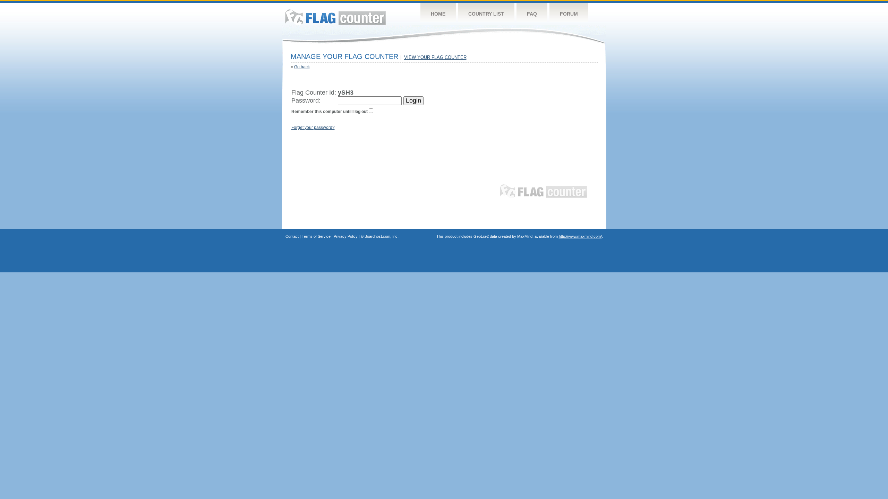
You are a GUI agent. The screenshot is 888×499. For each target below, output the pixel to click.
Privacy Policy (346, 236)
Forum (569, 14)
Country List (486, 14)
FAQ (532, 14)
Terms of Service (316, 236)
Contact (292, 236)
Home (438, 14)
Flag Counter (335, 17)
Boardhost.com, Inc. (382, 236)
